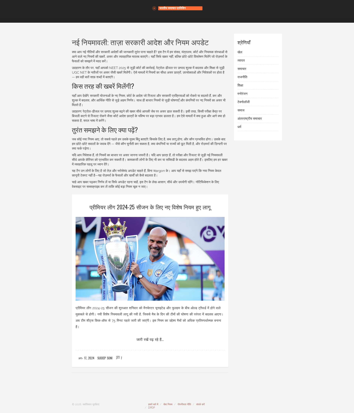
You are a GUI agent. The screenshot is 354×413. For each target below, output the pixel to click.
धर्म (239, 127)
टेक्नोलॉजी (243, 102)
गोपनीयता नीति (184, 404)
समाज (240, 110)
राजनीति (242, 77)
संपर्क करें (200, 404)
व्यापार (241, 60)
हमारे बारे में (153, 404)
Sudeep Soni (104, 358)
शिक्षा (240, 85)
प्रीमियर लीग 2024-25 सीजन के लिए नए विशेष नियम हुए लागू (150, 207)
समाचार (241, 69)
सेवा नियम (167, 404)
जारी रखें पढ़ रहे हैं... (150, 339)
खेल (239, 52)
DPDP (151, 407)
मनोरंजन (242, 94)
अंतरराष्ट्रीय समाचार (249, 118)
